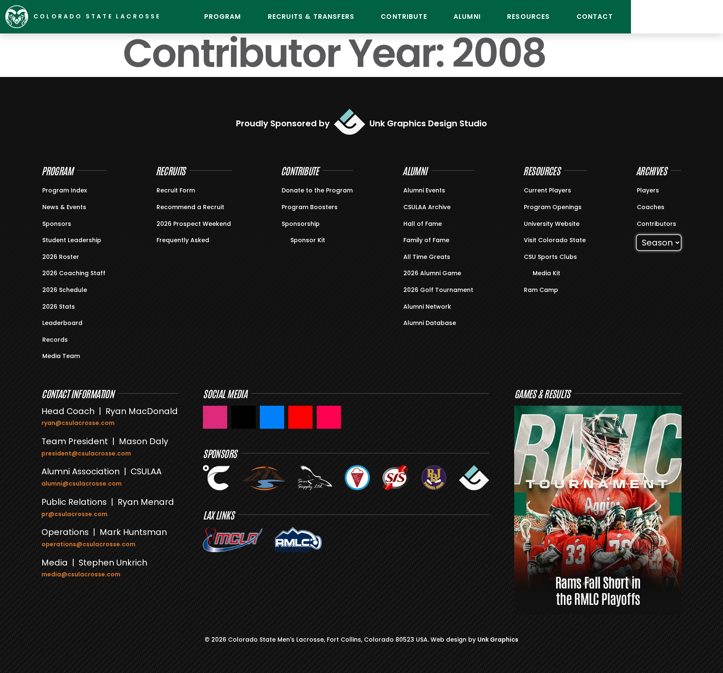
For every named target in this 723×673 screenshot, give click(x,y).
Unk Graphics (497, 639)
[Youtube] (666, 16)
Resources (528, 16)
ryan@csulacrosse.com (78, 423)
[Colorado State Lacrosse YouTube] (300, 417)
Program (222, 16)
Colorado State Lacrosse (97, 16)
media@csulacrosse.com (80, 574)
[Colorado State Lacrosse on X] (243, 417)
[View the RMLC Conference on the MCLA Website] (298, 539)
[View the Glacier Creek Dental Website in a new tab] (263, 477)
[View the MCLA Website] (232, 539)
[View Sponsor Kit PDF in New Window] (286, 239)
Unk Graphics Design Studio (428, 123)
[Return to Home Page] (16, 16)
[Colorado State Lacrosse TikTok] (329, 417)
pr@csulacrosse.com (74, 514)
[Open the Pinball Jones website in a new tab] (433, 477)
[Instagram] (645, 16)
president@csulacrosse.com (86, 453)
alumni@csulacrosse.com (81, 483)
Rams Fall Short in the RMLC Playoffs (598, 590)
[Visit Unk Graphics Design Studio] (349, 122)
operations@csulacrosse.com (88, 544)
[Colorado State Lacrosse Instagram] (215, 417)
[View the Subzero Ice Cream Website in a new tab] (357, 477)
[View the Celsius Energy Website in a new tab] (216, 477)
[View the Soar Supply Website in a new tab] (315, 477)
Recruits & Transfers (311, 16)
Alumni (467, 16)
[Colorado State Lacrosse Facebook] (272, 417)
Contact (595, 16)
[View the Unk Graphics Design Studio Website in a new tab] (474, 477)
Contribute (404, 16)
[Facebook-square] (687, 16)
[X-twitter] (708, 16)
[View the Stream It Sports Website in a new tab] (395, 477)
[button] (520, 503)
